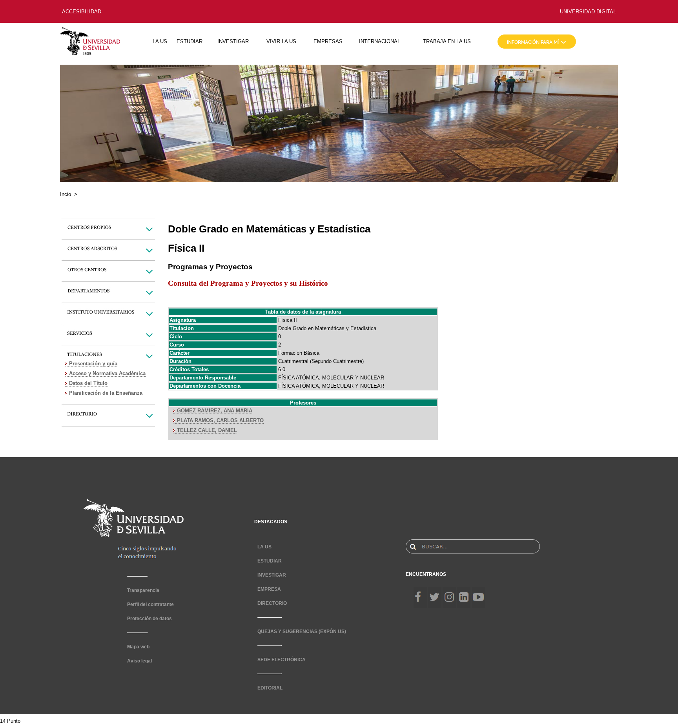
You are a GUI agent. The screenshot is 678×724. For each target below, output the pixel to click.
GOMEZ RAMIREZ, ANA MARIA (214, 411)
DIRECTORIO (272, 603)
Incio (65, 194)
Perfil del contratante (150, 604)
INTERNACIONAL (379, 41)
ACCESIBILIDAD (81, 12)
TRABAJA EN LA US (447, 41)
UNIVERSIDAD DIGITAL (588, 12)
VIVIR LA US (281, 41)
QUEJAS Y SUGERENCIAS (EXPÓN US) (301, 631)
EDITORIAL (269, 688)
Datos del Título (88, 383)
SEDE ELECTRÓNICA (281, 659)
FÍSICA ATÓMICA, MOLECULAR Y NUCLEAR (331, 378)
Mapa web (138, 647)
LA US (160, 41)
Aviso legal (139, 661)
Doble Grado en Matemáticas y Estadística (327, 328)
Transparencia (143, 590)
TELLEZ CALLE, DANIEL (207, 430)
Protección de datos (149, 618)
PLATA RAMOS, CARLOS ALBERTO (220, 420)
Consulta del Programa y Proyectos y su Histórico (248, 283)
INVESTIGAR (233, 41)
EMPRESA (269, 589)
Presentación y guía (93, 364)
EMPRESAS (328, 41)
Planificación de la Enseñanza (105, 393)
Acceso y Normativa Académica (107, 373)
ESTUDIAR (189, 41)
